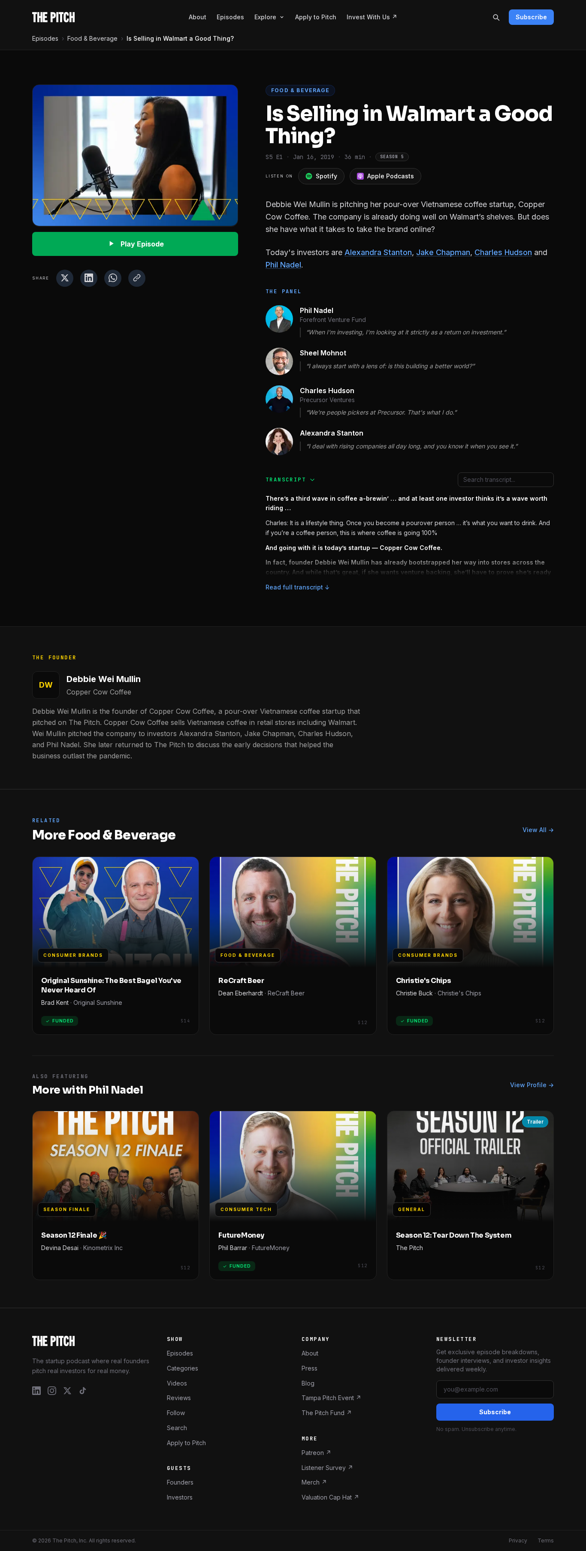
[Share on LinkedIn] (88, 277)
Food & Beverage (92, 38)
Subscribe (531, 17)
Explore (265, 17)
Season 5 (392, 156)
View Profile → (532, 1084)
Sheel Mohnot (323, 353)
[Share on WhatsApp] (112, 277)
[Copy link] (136, 277)
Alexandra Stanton (378, 252)
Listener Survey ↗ (327, 1467)
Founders (180, 1482)
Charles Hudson (503, 252)
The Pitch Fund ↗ (327, 1412)
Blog (308, 1383)
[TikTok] (83, 1390)
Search (177, 1427)
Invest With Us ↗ (372, 17)
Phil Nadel (283, 264)
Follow (176, 1412)
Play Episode (142, 243)
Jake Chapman (443, 252)
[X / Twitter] (67, 1390)
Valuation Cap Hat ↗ (330, 1497)
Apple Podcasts (390, 176)
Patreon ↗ (316, 1452)
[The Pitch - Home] (53, 17)
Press (309, 1368)
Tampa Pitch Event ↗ (331, 1397)
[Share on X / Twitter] (64, 277)
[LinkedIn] (36, 1390)
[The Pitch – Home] (91, 1341)
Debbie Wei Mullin (103, 679)
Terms (546, 1540)
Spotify (326, 176)
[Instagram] (52, 1390)
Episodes (230, 17)
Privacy (518, 1540)
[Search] (496, 17)
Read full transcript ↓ (298, 587)
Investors (180, 1497)
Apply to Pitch (315, 17)
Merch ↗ (314, 1482)
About (197, 17)
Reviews (179, 1397)
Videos (177, 1383)
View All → (538, 829)
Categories (182, 1368)
